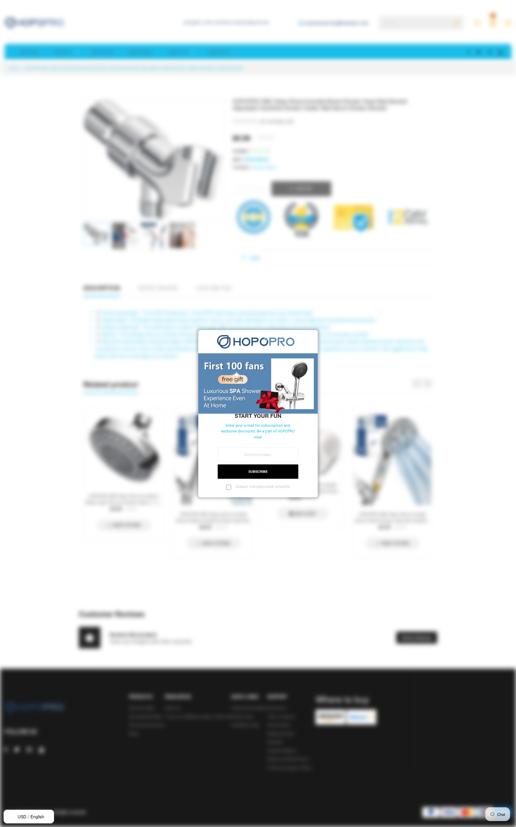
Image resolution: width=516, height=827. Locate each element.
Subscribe (258, 471)
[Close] (311, 336)
